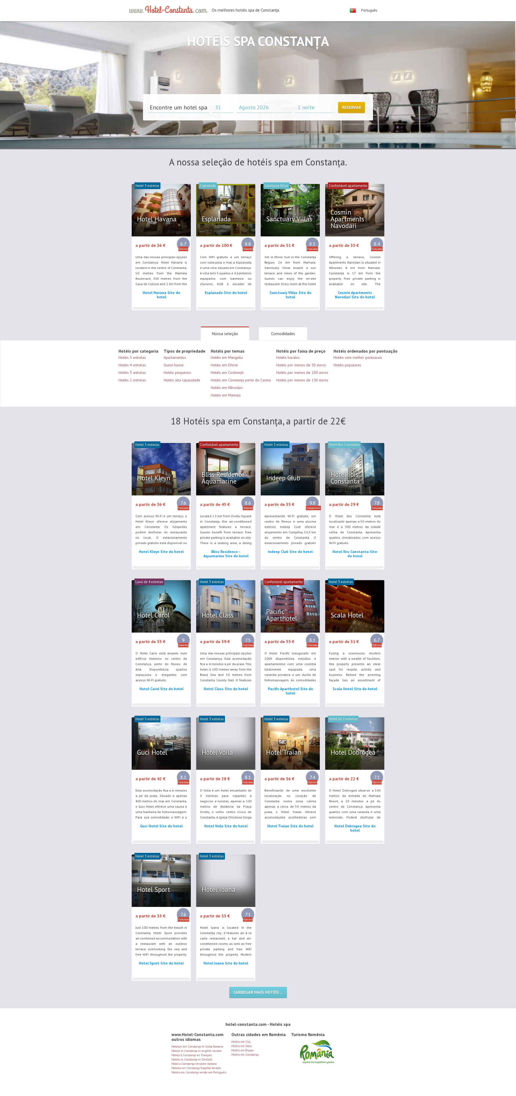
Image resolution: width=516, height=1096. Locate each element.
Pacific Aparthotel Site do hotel (290, 691)
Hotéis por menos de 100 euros (302, 372)
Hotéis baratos (288, 357)
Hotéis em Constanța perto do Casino (241, 380)
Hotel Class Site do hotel (226, 688)
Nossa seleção (225, 333)
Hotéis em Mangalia (227, 357)
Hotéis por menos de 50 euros (301, 365)
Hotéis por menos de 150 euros (302, 380)
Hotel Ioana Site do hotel (225, 963)
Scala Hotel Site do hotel (355, 688)
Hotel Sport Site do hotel (161, 963)
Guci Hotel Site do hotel (161, 826)
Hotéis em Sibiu (241, 1046)
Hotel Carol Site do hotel (161, 688)
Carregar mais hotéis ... (258, 992)
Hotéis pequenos (177, 372)
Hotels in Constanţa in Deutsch (191, 1059)
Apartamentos (175, 357)
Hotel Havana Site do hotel (161, 294)
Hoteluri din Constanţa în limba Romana (197, 1046)
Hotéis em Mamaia (226, 395)
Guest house (174, 365)
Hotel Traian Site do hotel (290, 826)
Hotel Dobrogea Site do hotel (354, 828)
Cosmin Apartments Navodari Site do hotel (355, 294)
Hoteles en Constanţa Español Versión (196, 1068)
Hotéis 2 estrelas (132, 380)
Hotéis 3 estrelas (132, 372)
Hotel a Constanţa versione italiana (194, 1064)
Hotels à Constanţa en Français (191, 1055)
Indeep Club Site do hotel (290, 551)
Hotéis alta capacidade (182, 380)
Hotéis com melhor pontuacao (358, 357)
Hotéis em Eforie (224, 365)
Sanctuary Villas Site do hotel (290, 294)
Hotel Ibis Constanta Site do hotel (354, 553)
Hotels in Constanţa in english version (196, 1051)
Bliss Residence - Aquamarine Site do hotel (225, 553)
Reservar (351, 107)
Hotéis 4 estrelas (132, 365)
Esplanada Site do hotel (226, 292)
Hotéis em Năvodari (227, 387)
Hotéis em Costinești (227, 372)
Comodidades (283, 333)
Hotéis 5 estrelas (132, 357)
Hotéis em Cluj (240, 1042)
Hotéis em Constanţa (245, 1054)
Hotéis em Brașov (242, 1050)
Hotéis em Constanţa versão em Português (198, 1072)
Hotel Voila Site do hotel (226, 826)
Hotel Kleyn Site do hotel (161, 551)
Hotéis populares (347, 365)
